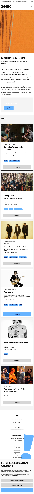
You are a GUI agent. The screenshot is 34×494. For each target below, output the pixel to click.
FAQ (17, 455)
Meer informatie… (15, 475)
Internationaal (18, 209)
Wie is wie (17, 452)
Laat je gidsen (8, 108)
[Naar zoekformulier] (26, 6)
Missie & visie (17, 450)
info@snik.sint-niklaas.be (17, 429)
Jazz (21, 304)
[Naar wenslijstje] (4, 308)
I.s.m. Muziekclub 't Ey (14, 160)
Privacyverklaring (17, 457)
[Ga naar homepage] (6, 6)
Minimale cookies (17, 485)
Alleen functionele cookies (17, 480)
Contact (17, 454)
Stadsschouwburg (17, 419)
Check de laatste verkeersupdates (11, 1)
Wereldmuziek (23, 257)
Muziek (5, 160)
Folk (11, 209)
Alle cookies (17, 490)
